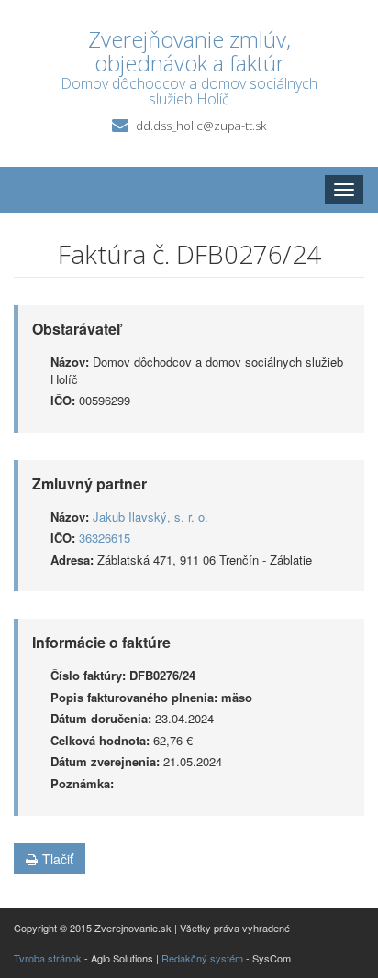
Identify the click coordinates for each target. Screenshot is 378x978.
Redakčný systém (202, 958)
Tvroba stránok (48, 958)
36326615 (104, 537)
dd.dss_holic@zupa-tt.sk (201, 125)
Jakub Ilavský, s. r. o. (150, 516)
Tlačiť (57, 859)
